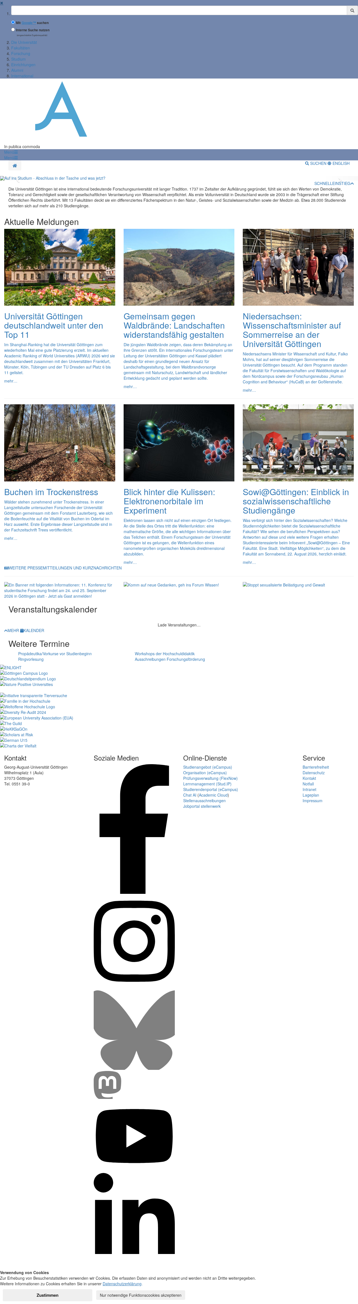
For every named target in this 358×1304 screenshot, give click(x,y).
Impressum (312, 800)
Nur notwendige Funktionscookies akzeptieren (141, 1295)
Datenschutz (314, 772)
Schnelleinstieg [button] (332, 183)
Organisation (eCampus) (205, 772)
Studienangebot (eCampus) (207, 767)
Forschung (20, 53)
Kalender (33, 630)
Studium (18, 59)
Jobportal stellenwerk (202, 806)
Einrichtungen (23, 64)
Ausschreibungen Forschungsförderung (170, 659)
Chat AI (189, 795)
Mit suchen (32, 22)
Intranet (309, 789)
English (340, 163)
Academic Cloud (213, 795)
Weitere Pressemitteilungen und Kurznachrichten (65, 568)
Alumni (17, 70)
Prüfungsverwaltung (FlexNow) (210, 778)
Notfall (308, 784)
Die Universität (24, 42)
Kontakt (309, 778)
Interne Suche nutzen (33, 30)
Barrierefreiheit (316, 767)
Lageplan (311, 795)
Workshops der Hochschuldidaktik (165, 653)
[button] (11, 152)
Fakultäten (20, 48)
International (22, 76)
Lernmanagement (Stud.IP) (207, 784)
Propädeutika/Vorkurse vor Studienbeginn (55, 653)
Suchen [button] (318, 163)
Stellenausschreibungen (204, 800)
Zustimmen (47, 1295)
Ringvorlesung (31, 659)
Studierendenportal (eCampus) (210, 789)
